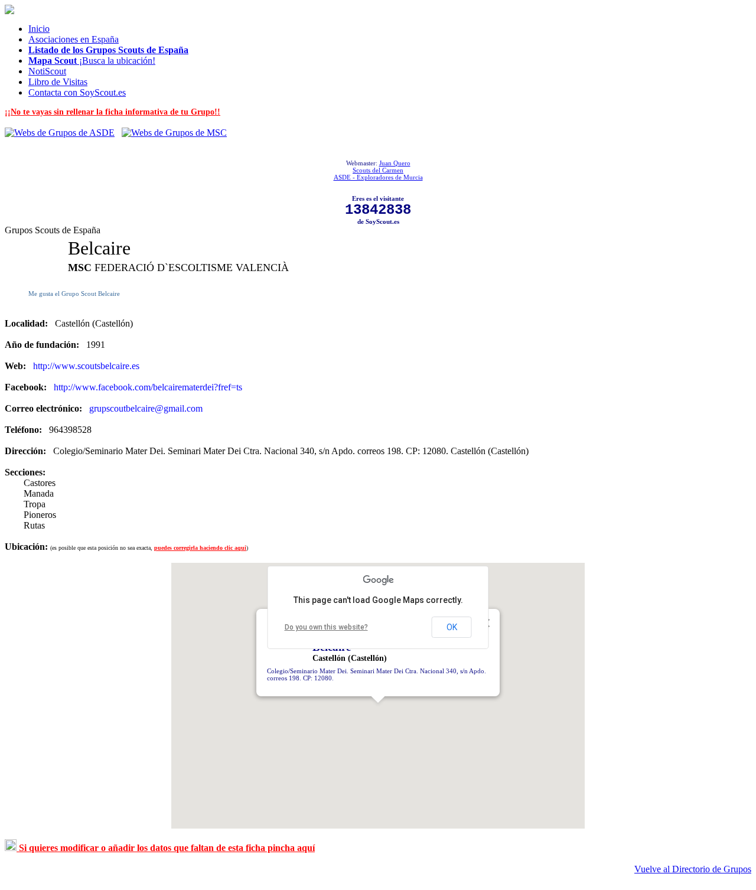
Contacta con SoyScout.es (77, 92)
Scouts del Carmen (378, 170)
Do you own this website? (326, 627)
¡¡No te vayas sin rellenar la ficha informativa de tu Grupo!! (112, 111)
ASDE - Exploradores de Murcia (378, 177)
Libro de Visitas (57, 82)
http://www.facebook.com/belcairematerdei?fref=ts (148, 387)
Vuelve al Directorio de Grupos (692, 869)
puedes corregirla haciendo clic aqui (200, 548)
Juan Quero (394, 163)
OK (452, 627)
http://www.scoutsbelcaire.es (86, 366)
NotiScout (47, 71)
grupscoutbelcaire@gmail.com (146, 408)
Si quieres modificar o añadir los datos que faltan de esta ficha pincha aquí (166, 848)
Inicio (39, 29)
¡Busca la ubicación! (91, 61)
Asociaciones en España (73, 39)
